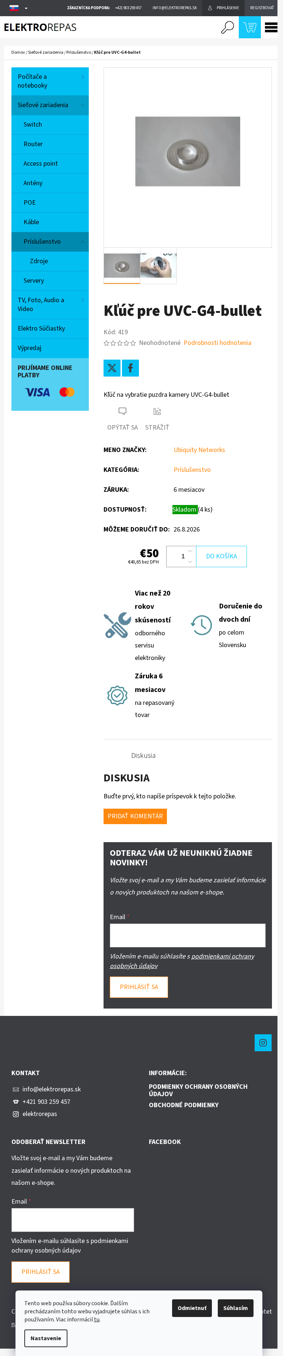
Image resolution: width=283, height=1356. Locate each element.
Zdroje (39, 261)
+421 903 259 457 (46, 1101)
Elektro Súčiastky (41, 328)
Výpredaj (29, 348)
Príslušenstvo (42, 241)
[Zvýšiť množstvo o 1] (190, 551)
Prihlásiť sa (139, 987)
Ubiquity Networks (199, 450)
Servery (34, 280)
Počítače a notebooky (32, 81)
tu (96, 1320)
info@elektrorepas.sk (51, 1089)
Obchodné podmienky (184, 1105)
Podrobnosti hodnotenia (217, 342)
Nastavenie (46, 1338)
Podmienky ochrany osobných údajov (198, 1090)
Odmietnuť (192, 1308)
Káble (31, 222)
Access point (41, 163)
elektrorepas (39, 1114)
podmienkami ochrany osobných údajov (69, 1245)
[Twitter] (112, 368)
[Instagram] (263, 1042)
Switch (33, 124)
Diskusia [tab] (143, 756)
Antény (33, 183)
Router (33, 144)
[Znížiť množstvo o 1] (190, 562)
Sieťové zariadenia (43, 105)
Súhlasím (235, 1308)
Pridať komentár (135, 816)
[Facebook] (130, 368)
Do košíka (221, 556)
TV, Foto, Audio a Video (41, 305)
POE (30, 202)
